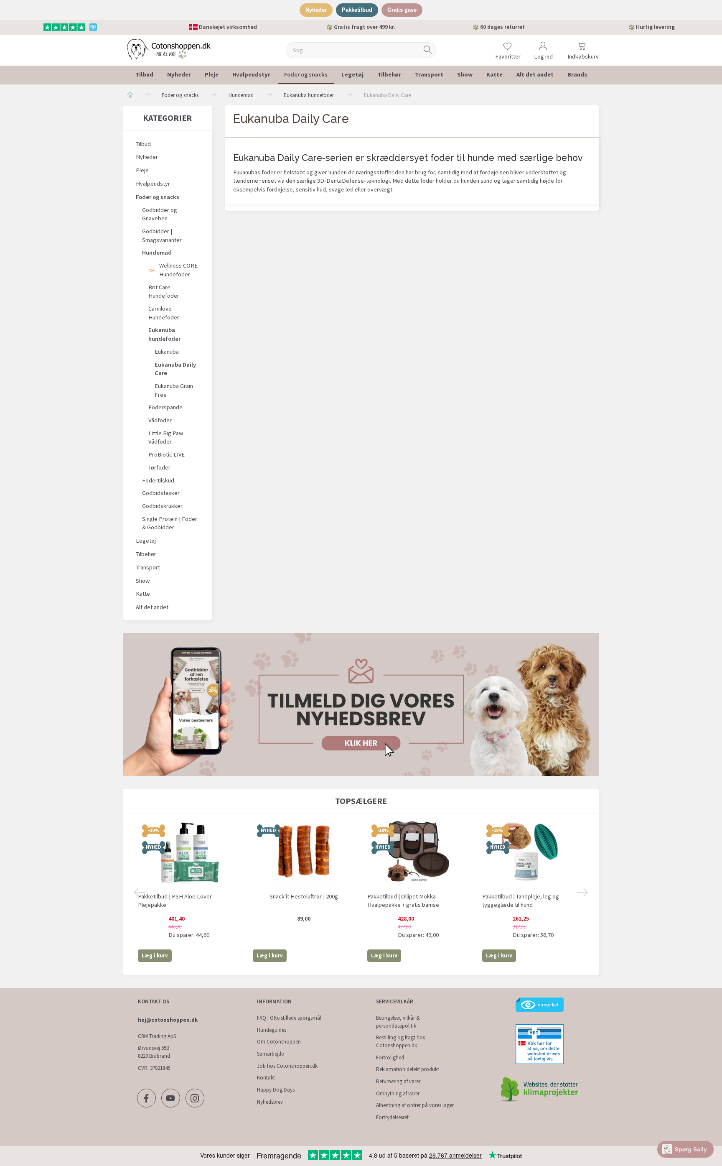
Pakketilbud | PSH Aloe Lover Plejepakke (175, 901)
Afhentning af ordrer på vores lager (415, 1105)
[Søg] (428, 50)
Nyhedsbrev (270, 1101)
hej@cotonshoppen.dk (168, 1019)
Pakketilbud (357, 10)
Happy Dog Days (276, 1089)
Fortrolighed (390, 1057)
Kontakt (266, 1077)
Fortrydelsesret (392, 1117)
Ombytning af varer (397, 1093)
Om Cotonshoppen (279, 1041)
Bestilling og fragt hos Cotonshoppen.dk (400, 1041)
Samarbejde (270, 1053)
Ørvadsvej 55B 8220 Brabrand (154, 1051)
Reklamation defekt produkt (407, 1069)
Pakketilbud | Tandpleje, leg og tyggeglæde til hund (520, 901)
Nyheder (316, 10)
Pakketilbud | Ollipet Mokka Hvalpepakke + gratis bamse (403, 901)
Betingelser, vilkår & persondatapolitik (398, 1021)
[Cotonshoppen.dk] (169, 49)
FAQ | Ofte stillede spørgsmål (289, 1017)
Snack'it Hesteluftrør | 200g (303, 896)
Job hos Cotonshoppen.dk (287, 1065)
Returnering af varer (398, 1081)
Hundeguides (271, 1029)
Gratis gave (402, 10)
